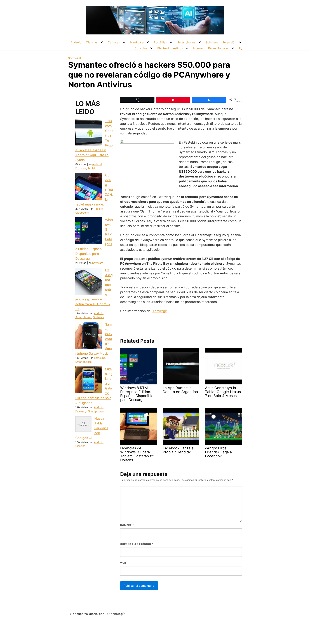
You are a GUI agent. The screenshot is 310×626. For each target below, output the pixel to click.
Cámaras (114, 42)
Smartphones (186, 42)
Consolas (141, 48)
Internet (198, 48)
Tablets (92, 168)
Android (76, 42)
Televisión (229, 42)
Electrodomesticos (170, 48)
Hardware (137, 42)
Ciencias (91, 42)
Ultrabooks (82, 212)
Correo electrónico (136, 544)
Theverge (159, 311)
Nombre (127, 525)
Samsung (99, 357)
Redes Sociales (218, 48)
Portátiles (160, 42)
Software (212, 42)
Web (123, 562)
